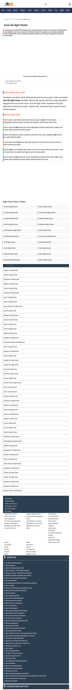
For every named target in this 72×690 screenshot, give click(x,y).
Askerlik (51, 526)
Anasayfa (7, 19)
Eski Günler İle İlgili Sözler (12, 230)
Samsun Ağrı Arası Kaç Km (13, 600)
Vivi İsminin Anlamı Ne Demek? (14, 598)
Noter (28, 542)
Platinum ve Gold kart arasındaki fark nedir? (18, 588)
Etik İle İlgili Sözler (45, 248)
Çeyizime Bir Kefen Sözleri (13, 630)
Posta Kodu (52, 514)
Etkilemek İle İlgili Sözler (12, 260)
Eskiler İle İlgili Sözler (46, 218)
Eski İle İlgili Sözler (45, 230)
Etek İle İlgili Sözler (45, 242)
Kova (68, 10)
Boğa (9, 10)
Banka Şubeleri (31, 552)
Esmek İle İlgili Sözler (11, 218)
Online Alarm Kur (10, 516)
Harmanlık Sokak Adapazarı (13, 563)
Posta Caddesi (9, 585)
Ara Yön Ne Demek (10, 580)
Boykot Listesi (31, 554)
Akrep (50, 10)
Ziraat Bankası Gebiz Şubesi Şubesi (16, 661)
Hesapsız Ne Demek (11, 671)
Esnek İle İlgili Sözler (11, 207)
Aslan (30, 10)
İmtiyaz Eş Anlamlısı (11, 681)
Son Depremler (53, 516)
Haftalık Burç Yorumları (34, 523)
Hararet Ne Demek (11, 605)
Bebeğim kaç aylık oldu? (12, 526)
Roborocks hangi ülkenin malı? (14, 568)
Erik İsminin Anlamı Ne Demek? (14, 638)
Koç (3, 10)
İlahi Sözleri (52, 528)
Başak (36, 10)
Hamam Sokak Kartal (11, 623)
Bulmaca (51, 537)
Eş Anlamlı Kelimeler (55, 533)
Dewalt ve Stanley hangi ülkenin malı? (16, 620)
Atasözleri (7, 545)
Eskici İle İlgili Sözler (11, 224)
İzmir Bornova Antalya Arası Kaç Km (16, 640)
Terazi (43, 10)
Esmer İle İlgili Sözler (11, 212)
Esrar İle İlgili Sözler (45, 207)
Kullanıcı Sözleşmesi (11, 503)
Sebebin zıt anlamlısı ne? (13, 646)
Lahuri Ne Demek (10, 658)
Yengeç (22, 10)
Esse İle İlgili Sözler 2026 (13, 81)
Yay (56, 10)
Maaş (28, 528)
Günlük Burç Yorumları (34, 521)
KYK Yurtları (52, 521)
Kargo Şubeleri (53, 523)
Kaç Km (6, 552)
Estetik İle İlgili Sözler (11, 236)
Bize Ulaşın (8, 511)
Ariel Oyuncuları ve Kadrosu (13, 603)
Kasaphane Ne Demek (12, 625)
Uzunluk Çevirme (9, 528)
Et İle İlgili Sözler (9, 242)
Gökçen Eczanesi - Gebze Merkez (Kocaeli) (18, 573)
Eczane (50, 535)
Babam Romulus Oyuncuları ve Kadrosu (17, 643)
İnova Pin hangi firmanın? (13, 656)
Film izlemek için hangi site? (13, 618)
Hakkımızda (8, 498)
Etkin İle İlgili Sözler (45, 260)
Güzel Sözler (14, 19)
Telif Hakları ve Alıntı (11, 506)
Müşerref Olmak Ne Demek (13, 666)
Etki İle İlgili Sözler (45, 254)
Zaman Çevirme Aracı (33, 514)
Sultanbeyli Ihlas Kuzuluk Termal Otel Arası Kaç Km (21, 583)
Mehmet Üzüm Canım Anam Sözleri (16, 590)
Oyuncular (29, 545)
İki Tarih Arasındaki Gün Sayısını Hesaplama (12, 522)
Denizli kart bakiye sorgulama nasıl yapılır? (18, 575)
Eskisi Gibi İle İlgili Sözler (47, 212)
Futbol (6, 542)
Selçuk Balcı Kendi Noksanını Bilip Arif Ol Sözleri (20, 636)
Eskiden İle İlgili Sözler (46, 224)
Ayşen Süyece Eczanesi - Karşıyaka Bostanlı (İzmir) (21, 633)
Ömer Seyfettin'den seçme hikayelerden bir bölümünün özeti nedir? (25, 676)
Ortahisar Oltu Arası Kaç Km (14, 653)
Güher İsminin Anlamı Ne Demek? (15, 628)
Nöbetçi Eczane (53, 519)
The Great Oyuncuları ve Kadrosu (15, 678)
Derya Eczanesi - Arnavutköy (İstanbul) (17, 570)
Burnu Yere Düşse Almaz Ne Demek (16, 578)
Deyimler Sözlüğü (54, 540)
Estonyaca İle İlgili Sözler (47, 236)
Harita (28, 547)
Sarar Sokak (9, 648)
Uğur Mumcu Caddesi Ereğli (13, 668)
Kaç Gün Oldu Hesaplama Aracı (34, 518)
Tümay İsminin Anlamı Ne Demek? (15, 615)
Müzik (6, 547)
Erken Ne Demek (10, 663)
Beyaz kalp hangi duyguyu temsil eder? (17, 673)
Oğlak (62, 10)
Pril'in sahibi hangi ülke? (12, 595)
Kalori (6, 554)
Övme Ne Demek (10, 593)
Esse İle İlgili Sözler (24, 19)
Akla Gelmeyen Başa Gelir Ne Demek (16, 610)
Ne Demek (51, 530)
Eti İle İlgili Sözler (10, 248)
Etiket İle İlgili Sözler (11, 254)
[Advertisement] (36, 59)
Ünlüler (6, 549)
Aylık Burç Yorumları (33, 526)
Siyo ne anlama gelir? (11, 608)
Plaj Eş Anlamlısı (10, 565)
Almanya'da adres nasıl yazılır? (15, 613)
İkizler (16, 10)
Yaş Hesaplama (9, 519)
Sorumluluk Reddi (10, 508)
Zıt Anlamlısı (30, 549)
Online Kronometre (10, 514)
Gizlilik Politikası (9, 501)
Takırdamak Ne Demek (12, 651)
